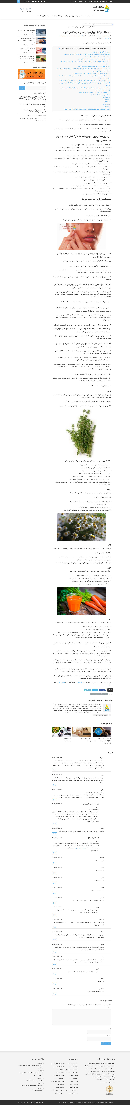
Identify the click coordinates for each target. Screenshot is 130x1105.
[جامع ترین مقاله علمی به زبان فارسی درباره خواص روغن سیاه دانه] (41, 58)
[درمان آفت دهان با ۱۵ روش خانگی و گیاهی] (41, 50)
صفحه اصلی (88, 16)
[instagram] (36, 1)
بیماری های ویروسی (73, 1093)
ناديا (102, 944)
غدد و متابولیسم (74, 1084)
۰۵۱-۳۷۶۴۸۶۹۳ (82, 1)
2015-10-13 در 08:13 (57, 887)
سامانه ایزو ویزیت (79, 848)
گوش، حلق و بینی (73, 1078)
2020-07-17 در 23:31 (57, 907)
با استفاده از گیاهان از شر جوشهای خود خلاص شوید (94, 92)
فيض (102, 898)
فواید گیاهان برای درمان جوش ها (100, 52)
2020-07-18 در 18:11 (57, 838)
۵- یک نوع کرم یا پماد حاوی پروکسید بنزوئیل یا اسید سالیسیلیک (91, 73)
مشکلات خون (60, 1084)
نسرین (102, 857)
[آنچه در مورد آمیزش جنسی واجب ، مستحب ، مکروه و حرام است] (41, 40)
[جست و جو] (18, 1)
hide (59, 48)
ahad (102, 888)
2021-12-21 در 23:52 (57, 757)
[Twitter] (41, 1)
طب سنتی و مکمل (44, 16)
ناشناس (101, 989)
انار (107, 107)
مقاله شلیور (80, 682)
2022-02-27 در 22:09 (57, 968)
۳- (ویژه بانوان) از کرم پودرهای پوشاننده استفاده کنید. (94, 66)
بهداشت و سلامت (57, 16)
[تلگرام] (33, 1)
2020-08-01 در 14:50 (57, 804)
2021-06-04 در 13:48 (57, 775)
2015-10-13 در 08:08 (57, 932)
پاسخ (54, 770)
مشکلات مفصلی (74, 1075)
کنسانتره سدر (67, 739)
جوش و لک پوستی (79, 36)
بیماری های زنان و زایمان (57, 1090)
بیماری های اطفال (59, 1093)
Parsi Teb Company (93, 1)
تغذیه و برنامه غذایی (73, 1063)
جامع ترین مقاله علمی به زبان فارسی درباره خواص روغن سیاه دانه (26, 58)
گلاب (106, 102)
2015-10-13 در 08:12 (57, 897)
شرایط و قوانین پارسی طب (108, 1082)
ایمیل (109, 1036)
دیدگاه (109, 1008)
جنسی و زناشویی (74, 1087)
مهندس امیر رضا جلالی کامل (91, 804)
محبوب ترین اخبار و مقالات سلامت (34, 25)
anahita (101, 920)
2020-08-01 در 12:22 (57, 789)
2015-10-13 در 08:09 (57, 919)
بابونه (106, 100)
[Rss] (44, 1)
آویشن (106, 97)
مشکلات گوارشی (60, 1072)
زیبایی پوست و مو (73, 1066)
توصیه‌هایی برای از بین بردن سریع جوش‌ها (97, 57)
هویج (106, 104)
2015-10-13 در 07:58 (57, 956)
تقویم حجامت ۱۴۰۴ (40, 115)
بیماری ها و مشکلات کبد (57, 1081)
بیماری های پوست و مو (72, 1090)
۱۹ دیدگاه (107, 38)
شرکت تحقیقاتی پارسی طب (103, 36)
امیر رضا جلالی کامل (93, 838)
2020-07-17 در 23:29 (57, 828)
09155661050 (100, 1079)
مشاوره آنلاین (61, 682)
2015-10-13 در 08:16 (57, 857)
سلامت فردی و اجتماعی (72, 1072)
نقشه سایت (73, 1)
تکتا (102, 932)
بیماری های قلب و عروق (58, 1075)
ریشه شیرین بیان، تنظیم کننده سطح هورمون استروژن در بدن (102, 740)
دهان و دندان (60, 1069)
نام (110, 1029)
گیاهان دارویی (62, 36)
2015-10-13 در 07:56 (57, 978)
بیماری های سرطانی (59, 1066)
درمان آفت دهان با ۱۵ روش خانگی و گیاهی (27, 49)
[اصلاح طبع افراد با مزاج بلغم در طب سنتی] (41, 32)
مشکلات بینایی (60, 1087)
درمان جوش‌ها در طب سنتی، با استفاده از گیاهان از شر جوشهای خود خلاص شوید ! (87, 109)
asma (102, 979)
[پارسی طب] (101, 8)
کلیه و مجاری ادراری (59, 1078)
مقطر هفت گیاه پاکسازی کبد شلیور (99, 694)
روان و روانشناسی (74, 1081)
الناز (103, 868)
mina (102, 957)
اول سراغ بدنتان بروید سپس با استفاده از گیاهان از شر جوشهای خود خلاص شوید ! (87, 54)
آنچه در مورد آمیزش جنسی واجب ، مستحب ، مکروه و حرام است (26, 40)
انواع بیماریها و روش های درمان (74, 16)
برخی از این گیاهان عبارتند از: (100, 95)
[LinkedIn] (38, 1)
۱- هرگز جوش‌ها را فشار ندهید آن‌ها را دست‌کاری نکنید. (93, 59)
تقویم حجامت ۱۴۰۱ (85, 739)
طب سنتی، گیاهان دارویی (71, 1069)
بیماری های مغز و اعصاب (57, 1063)
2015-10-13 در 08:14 (57, 867)
